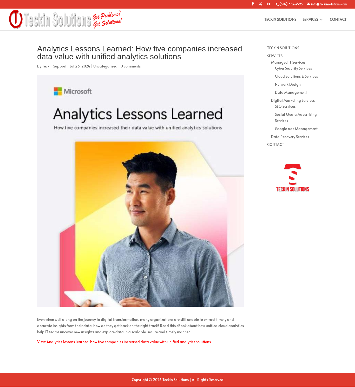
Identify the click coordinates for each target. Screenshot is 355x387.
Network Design (288, 84)
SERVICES (310, 20)
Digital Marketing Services (293, 100)
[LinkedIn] (268, 5)
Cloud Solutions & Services (296, 76)
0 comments (131, 66)
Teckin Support (54, 66)
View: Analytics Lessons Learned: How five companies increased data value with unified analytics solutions (124, 341)
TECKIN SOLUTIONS (280, 20)
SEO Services (285, 106)
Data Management (291, 92)
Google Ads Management (296, 128)
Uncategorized (105, 66)
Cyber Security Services (293, 68)
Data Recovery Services (290, 136)
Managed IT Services (288, 62)
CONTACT (338, 20)
